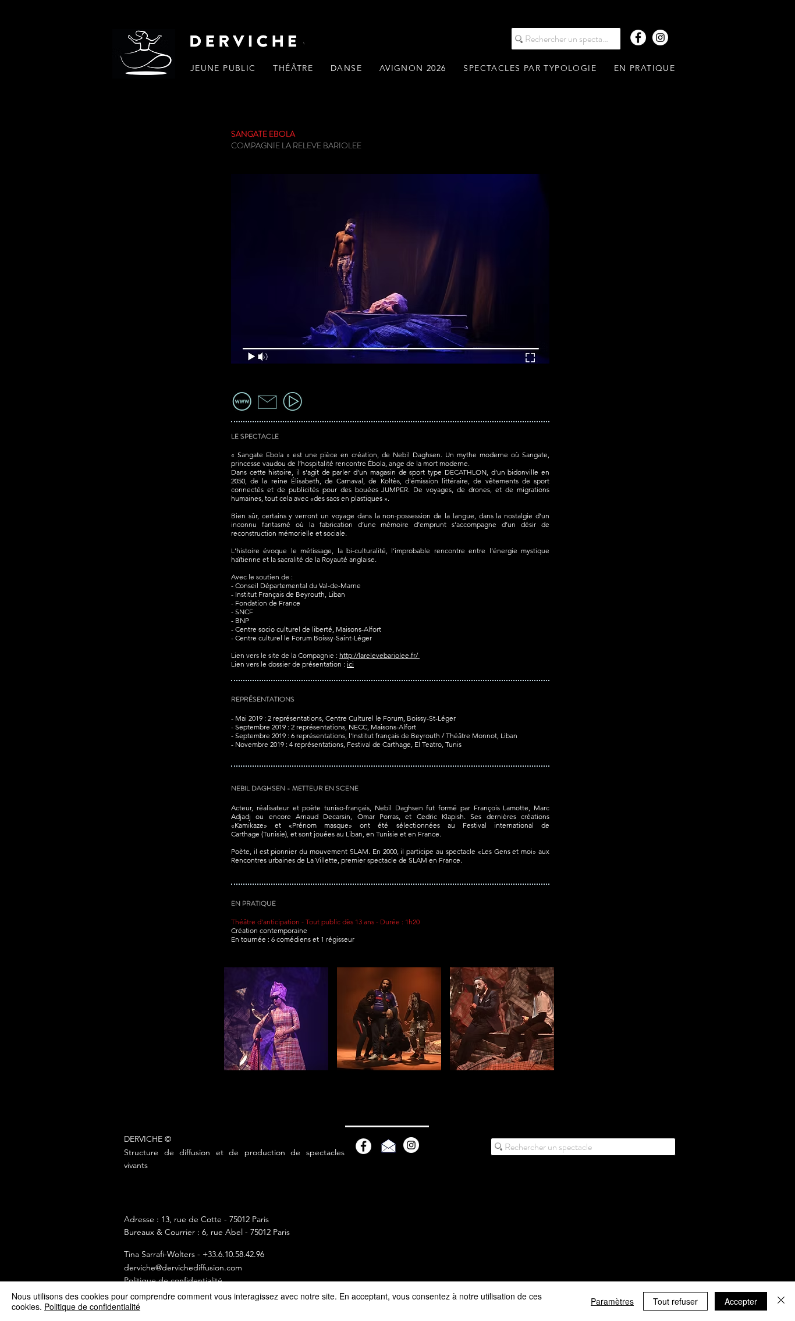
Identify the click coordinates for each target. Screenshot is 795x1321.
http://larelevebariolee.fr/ (379, 655)
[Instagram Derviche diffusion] (660, 37)
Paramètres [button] (612, 1301)
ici (350, 664)
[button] (529, 68)
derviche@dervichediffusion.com (183, 1267)
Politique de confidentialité (173, 1280)
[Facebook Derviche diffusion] (638, 37)
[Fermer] (781, 1301)
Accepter (741, 1301)
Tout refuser (675, 1301)
